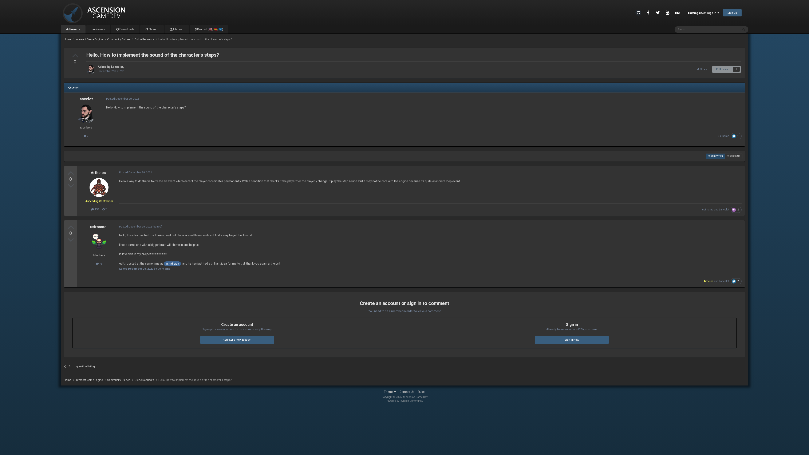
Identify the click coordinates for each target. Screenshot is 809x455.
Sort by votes (715, 156)
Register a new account (237, 339)
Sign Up (732, 12)
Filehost (178, 29)
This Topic (727, 29)
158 (96, 209)
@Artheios (172, 263)
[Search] (743, 29)
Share (703, 69)
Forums (74, 29)
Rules (421, 391)
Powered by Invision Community (404, 400)
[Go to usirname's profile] (99, 241)
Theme (389, 391)
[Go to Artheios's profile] (99, 187)
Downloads (126, 29)
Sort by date (733, 156)
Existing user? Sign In (703, 13)
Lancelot (117, 66)
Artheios (98, 172)
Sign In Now (572, 339)
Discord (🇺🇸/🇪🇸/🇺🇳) (210, 29)
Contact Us (407, 391)
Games (100, 29)
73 (100, 263)
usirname (723, 136)
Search (153, 29)
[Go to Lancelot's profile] (90, 69)
